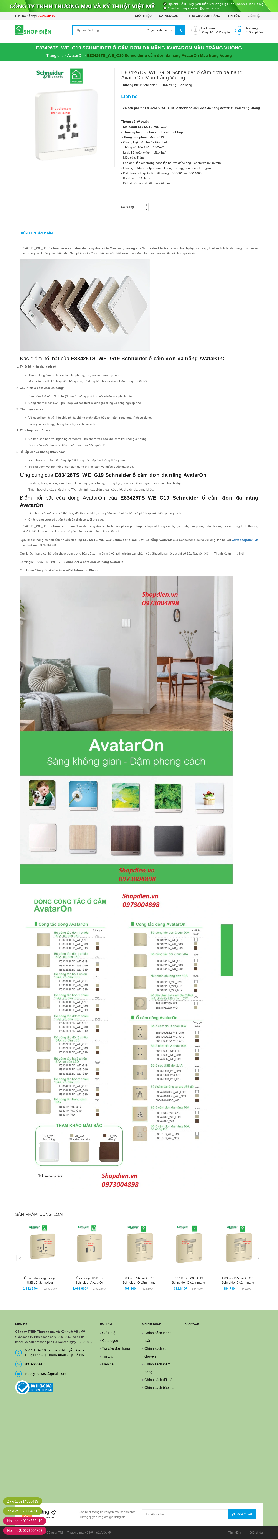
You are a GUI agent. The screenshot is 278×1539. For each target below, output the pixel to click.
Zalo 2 (22, 1511)
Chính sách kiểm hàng (157, 1368)
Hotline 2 (24, 1530)
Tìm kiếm (234, 1532)
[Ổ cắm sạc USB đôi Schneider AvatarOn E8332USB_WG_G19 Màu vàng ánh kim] (89, 1244)
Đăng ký (224, 32)
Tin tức (234, 16)
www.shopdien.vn (245, 540)
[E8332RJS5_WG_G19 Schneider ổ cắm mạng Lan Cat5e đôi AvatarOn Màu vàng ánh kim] (238, 1244)
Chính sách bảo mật (159, 1387)
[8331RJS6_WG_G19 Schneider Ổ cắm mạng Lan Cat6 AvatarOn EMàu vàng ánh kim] (188, 1244)
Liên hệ (254, 16)
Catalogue (169, 16)
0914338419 (46, 16)
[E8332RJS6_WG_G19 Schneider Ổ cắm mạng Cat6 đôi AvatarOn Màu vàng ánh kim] (139, 1244)
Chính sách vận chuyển (156, 1352)
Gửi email (244, 1514)
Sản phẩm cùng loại (39, 1214)
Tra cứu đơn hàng (204, 16)
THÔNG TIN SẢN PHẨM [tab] (36, 233)
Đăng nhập (208, 32)
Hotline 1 (24, 1521)
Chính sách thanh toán (158, 1337)
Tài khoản (208, 28)
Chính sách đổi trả (158, 1380)
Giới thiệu (143, 16)
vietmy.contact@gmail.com (45, 1374)
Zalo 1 (22, 1501)
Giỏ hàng (251, 28)
